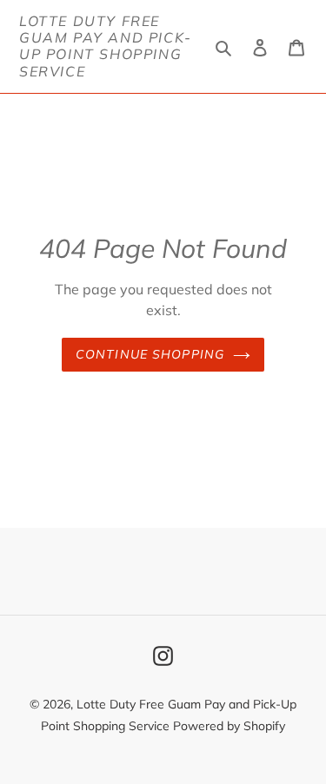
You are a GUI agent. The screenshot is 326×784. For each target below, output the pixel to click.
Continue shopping (150, 354)
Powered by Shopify (229, 726)
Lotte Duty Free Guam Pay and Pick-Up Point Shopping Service (105, 46)
